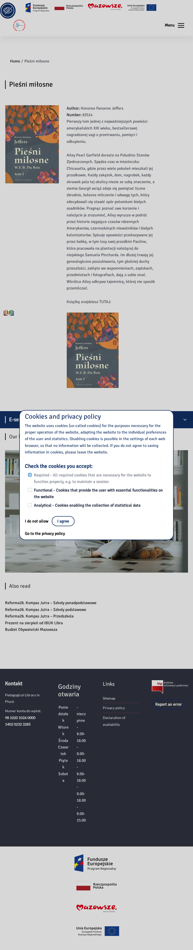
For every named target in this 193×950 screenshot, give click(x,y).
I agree (63, 521)
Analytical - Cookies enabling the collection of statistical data (87, 505)
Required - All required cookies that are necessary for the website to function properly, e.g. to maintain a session (92, 478)
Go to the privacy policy (45, 533)
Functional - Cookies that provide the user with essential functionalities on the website (98, 493)
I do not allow (37, 521)
